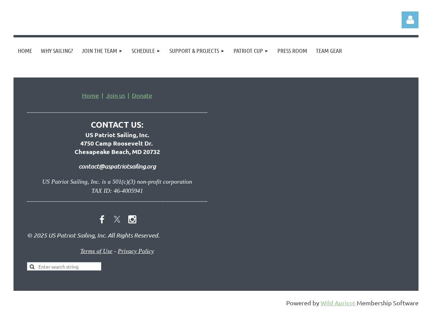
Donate (142, 95)
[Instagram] (132, 219)
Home (90, 95)
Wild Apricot (338, 302)
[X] (117, 219)
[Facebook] (102, 219)
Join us (115, 95)
